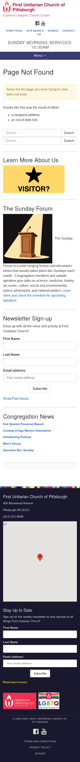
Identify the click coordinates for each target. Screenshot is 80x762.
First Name (11, 338)
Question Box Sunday (18, 450)
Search (69, 133)
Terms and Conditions (40, 741)
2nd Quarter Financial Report (23, 424)
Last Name (11, 354)
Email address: (14, 370)
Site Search (35, 30)
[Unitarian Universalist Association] (20, 700)
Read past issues (15, 682)
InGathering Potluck (17, 437)
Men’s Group (12, 443)
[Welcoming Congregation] (50, 700)
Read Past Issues (16, 398)
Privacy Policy (40, 747)
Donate (53, 30)
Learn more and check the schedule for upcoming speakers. (37, 295)
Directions (14, 30)
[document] (40, 271)
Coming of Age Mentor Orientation (27, 430)
